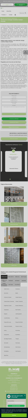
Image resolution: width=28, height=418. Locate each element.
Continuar (14, 415)
